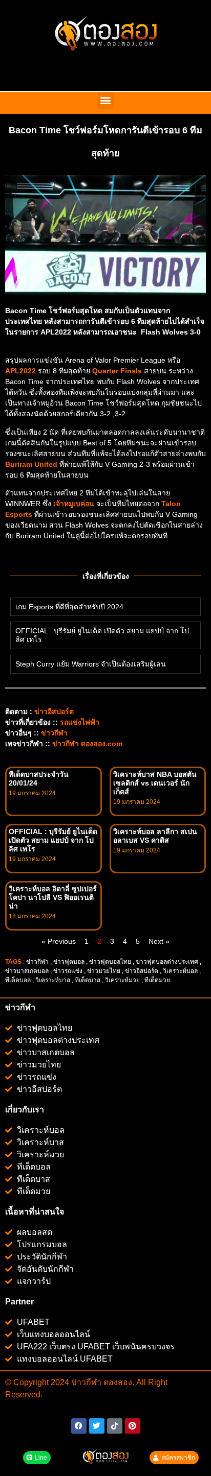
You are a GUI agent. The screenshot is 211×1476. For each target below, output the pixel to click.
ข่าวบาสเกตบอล (27, 970)
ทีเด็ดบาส (87, 980)
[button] (105, 100)
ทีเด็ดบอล (18, 980)
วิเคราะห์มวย (122, 980)
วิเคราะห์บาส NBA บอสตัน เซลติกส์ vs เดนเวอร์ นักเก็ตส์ (155, 783)
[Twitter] (96, 1426)
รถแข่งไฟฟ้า (79, 722)
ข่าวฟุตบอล (69, 961)
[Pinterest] (132, 1426)
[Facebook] (79, 1426)
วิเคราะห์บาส (52, 980)
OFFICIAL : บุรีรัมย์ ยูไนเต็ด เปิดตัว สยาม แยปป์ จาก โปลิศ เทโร (53, 840)
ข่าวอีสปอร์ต (54, 711)
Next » (159, 941)
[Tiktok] (114, 1426)
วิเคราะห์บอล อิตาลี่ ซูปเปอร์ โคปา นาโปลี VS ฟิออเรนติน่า (53, 897)
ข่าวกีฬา (54, 733)
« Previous (58, 941)
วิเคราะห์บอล (180, 970)
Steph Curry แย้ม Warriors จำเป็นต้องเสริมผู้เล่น (90, 664)
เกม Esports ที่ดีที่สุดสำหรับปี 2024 (69, 607)
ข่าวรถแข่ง (67, 970)
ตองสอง (116, 1382)
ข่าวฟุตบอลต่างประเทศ (167, 961)
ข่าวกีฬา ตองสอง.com (87, 744)
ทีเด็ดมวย (158, 980)
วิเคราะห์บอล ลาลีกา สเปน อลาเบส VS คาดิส (155, 835)
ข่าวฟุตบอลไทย (110, 961)
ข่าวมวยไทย (103, 970)
